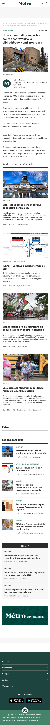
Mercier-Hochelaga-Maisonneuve (14, 262)
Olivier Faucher (19, 80)
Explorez (25, 546)
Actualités (6, 201)
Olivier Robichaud (22, 224)
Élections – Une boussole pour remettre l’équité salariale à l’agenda (30, 507)
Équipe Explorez (23, 596)
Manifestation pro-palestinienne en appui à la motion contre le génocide (23, 328)
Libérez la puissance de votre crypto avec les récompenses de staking (24, 590)
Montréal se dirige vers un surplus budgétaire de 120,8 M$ (22, 206)
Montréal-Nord (21, 23)
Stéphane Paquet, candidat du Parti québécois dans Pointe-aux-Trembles (30, 526)
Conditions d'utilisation (23, 720)
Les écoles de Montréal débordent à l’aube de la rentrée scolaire (23, 389)
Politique (19, 501)
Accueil (5, 23)
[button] (3, 3)
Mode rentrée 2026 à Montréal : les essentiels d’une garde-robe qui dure (22, 556)
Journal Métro (23, 561)
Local (12, 23)
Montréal (6, 323)
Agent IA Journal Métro (24, 285)
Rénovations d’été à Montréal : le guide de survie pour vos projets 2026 (24, 573)
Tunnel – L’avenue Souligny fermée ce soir (24, 267)
